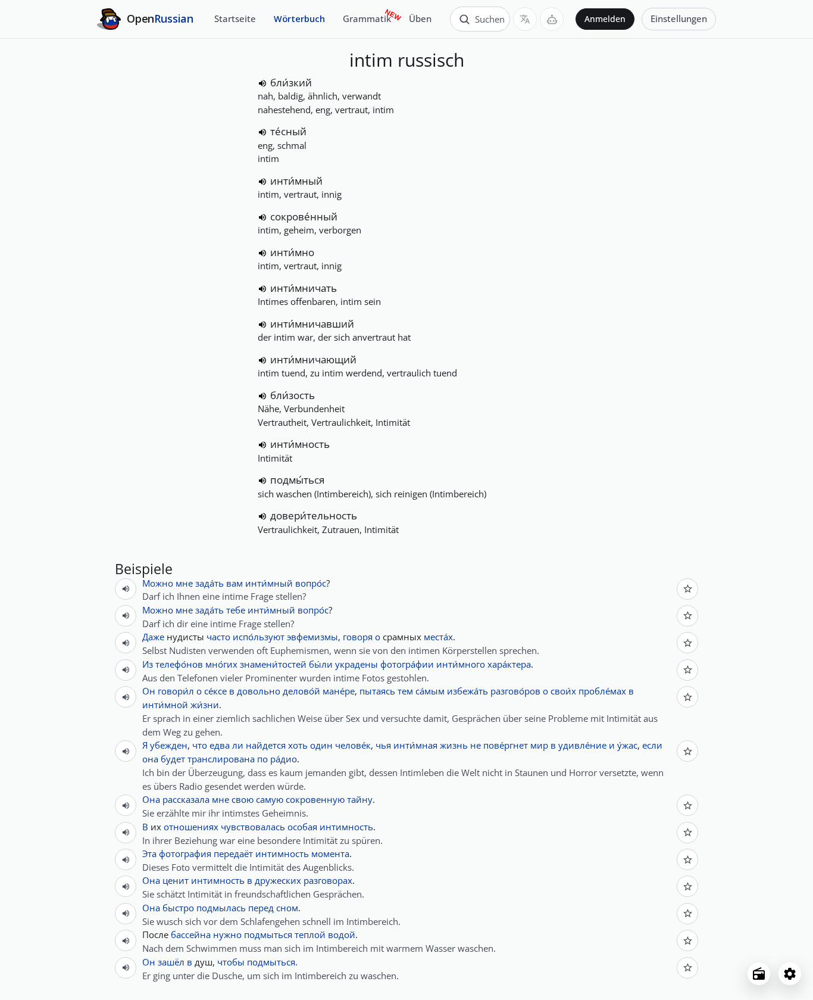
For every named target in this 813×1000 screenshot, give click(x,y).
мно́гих (221, 664)
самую (269, 799)
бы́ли (321, 664)
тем (405, 691)
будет (173, 759)
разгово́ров (515, 691)
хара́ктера (509, 664)
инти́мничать (303, 288)
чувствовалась (253, 827)
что (199, 745)
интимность (346, 827)
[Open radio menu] (759, 973)
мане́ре (339, 691)
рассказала (185, 799)
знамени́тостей (273, 664)
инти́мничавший (312, 324)
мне (184, 583)
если (652, 745)
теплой (310, 934)
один (321, 745)
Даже (153, 637)
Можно (157, 583)
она (150, 759)
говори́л (176, 691)
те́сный (288, 131)
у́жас (627, 745)
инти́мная (415, 745)
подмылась (221, 908)
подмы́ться (297, 480)
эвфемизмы (312, 637)
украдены (356, 664)
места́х (438, 637)
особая (302, 827)
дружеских (278, 880)
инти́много (460, 664)
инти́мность (300, 444)
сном (287, 908)
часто (218, 637)
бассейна (191, 934)
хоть (298, 745)
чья (383, 745)
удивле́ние (582, 745)
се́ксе (215, 691)
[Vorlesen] (262, 83)
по (262, 759)
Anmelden (605, 19)
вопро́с (310, 583)
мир (539, 745)
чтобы (231, 962)
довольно (258, 691)
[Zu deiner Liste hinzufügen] (687, 589)
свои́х (563, 691)
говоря (358, 637)
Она (151, 799)
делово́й (301, 691)
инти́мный (296, 181)
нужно (227, 934)
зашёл (171, 962)
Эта (149, 853)
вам (234, 583)
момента (330, 853)
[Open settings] (789, 973)
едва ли (226, 745)
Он (148, 691)
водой (341, 934)
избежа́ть (467, 691)
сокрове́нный (303, 216)
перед (261, 908)
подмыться (268, 934)
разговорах (328, 880)
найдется (266, 745)
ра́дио (283, 759)
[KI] (552, 19)
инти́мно (292, 252)
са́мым (430, 691)
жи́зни (204, 705)
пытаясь (377, 691)
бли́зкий (291, 82)
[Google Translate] (525, 19)
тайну (360, 799)
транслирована (221, 759)
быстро (178, 908)
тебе (235, 610)
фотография (185, 853)
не (475, 745)
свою (243, 799)
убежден (168, 745)
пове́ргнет (505, 745)
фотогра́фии (407, 664)
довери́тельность (313, 515)
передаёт (233, 853)
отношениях (191, 827)
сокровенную (315, 799)
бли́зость (292, 395)
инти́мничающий (313, 359)
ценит (175, 880)
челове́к (353, 745)
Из (147, 664)
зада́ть (209, 583)
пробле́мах (602, 691)
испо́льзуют (258, 637)
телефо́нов (179, 664)
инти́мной (165, 705)
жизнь (454, 745)
